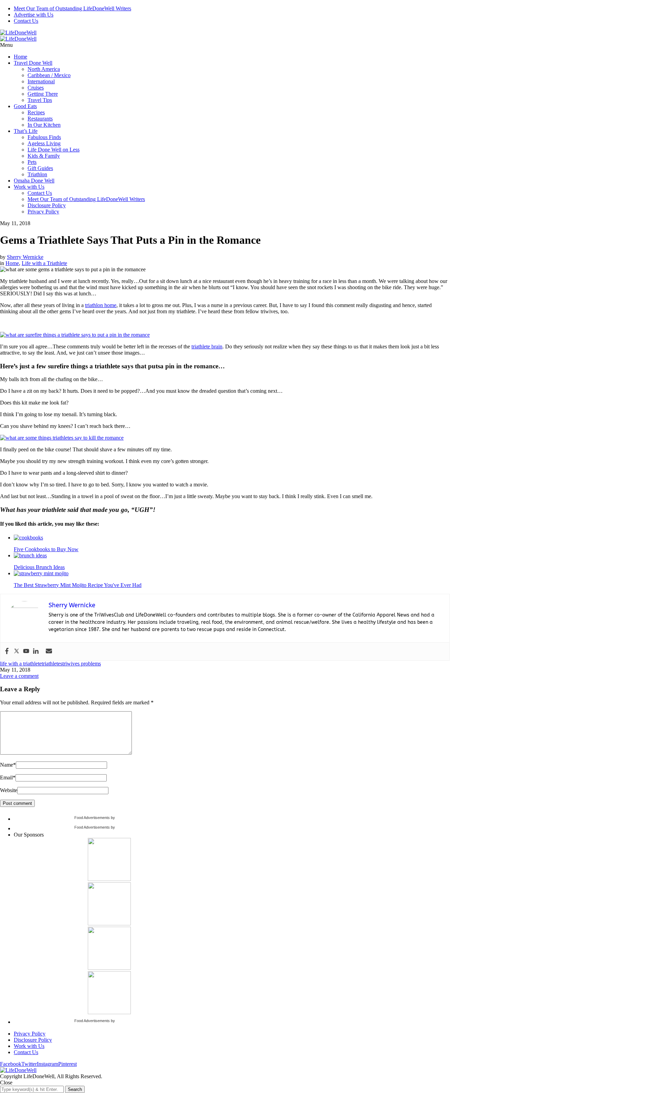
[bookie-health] (109, 923)
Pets (32, 162)
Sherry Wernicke (25, 257)
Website (8, 790)
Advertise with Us (33, 15)
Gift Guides (40, 168)
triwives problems (81, 663)
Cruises (36, 88)
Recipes (36, 112)
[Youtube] (26, 651)
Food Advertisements (92, 818)
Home (20, 57)
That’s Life (26, 131)
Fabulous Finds (44, 137)
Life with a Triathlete (44, 263)
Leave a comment (19, 676)
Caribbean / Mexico (49, 75)
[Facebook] (7, 651)
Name (8, 765)
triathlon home (100, 305)
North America (44, 69)
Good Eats (25, 106)
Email (7, 777)
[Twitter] (16, 651)
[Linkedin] (36, 651)
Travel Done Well (33, 63)
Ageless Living (44, 143)
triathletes (52, 663)
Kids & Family (44, 156)
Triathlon (37, 174)
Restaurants (40, 119)
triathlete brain (206, 346)
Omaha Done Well (34, 180)
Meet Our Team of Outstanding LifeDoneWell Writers (72, 8)
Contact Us (26, 21)
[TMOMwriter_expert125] (109, 1012)
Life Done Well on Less (54, 150)
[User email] (49, 651)
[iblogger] (109, 879)
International (41, 81)
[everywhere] (109, 968)
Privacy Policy (43, 211)
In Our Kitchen (44, 125)
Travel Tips (40, 100)
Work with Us (29, 187)
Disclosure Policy (47, 205)
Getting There (43, 94)
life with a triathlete (21, 663)
